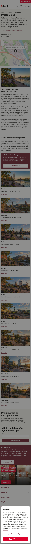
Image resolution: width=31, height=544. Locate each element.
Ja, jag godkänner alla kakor (15, 539)
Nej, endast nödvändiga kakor (15, 534)
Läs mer (5, 530)
